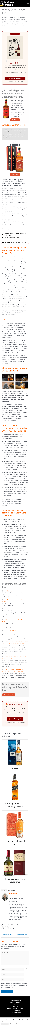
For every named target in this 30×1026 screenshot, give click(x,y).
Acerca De (4, 890)
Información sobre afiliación (15, 1008)
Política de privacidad (15, 1000)
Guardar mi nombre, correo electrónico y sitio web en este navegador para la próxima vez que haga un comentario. (14, 985)
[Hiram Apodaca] (5, 897)
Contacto (15, 1006)
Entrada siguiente (22, 934)
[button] (15, 591)
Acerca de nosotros (15, 1002)
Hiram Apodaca (13, 893)
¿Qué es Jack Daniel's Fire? (12, 591)
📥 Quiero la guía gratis (15, 78)
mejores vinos (17, 895)
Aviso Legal (15, 1004)
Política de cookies (15, 1010)
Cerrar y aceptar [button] (5, 1023)
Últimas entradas (11, 890)
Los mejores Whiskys (15, 1012)
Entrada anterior (7, 934)
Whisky (15, 768)
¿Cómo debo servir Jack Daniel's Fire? (15, 609)
